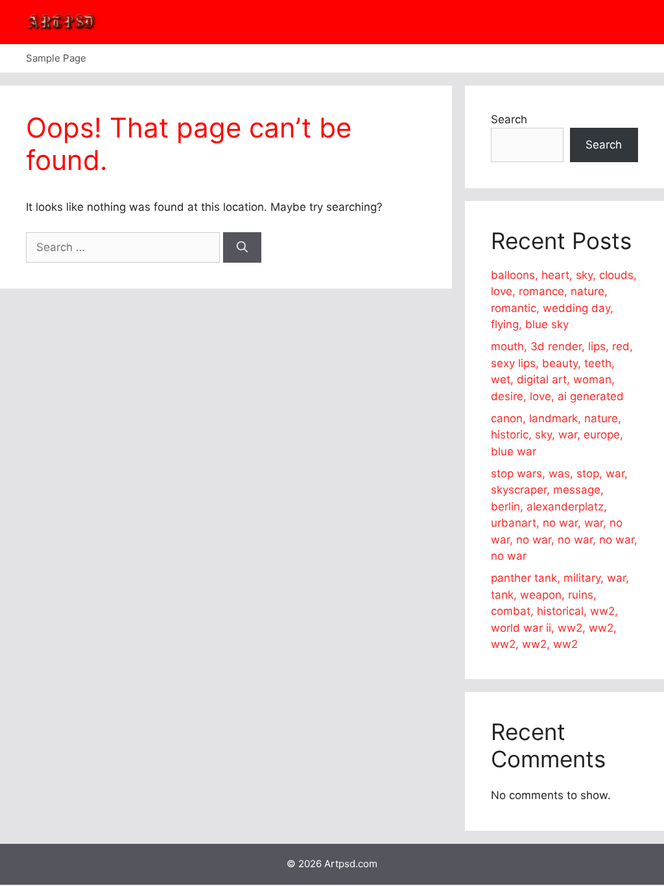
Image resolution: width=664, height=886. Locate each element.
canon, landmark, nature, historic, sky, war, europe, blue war (557, 435)
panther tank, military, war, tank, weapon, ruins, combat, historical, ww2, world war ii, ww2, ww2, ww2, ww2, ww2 (560, 611)
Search (509, 119)
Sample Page (56, 58)
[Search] (242, 247)
